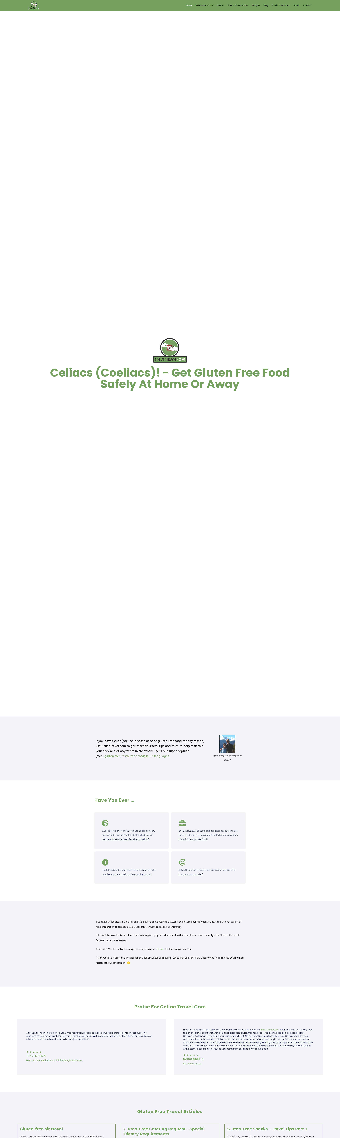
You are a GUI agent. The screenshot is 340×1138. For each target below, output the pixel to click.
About (296, 5)
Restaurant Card (270, 1029)
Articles (220, 5)
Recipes (256, 5)
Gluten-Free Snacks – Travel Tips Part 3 (267, 1128)
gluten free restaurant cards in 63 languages (136, 756)
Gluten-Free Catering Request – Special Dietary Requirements (164, 1131)
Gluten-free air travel (41, 1128)
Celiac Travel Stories (238, 5)
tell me (159, 949)
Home (189, 5)
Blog (266, 5)
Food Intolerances (280, 5)
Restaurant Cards (204, 5)
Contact (307, 5)
